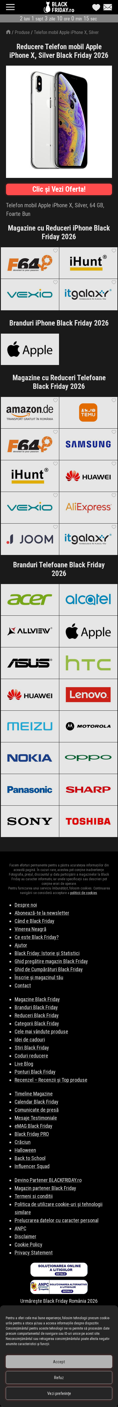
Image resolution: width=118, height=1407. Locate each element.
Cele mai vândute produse (41, 1031)
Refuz (59, 1377)
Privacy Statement (34, 1253)
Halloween (25, 1150)
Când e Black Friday (34, 921)
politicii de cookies (83, 893)
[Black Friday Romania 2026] (48, 8)
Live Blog (24, 1064)
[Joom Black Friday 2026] (30, 539)
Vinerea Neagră (30, 929)
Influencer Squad (32, 1166)
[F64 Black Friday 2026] (30, 263)
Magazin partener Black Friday (45, 1188)
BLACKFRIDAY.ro (63, 7)
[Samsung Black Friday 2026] (88, 444)
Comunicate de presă (37, 1110)
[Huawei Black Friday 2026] (88, 476)
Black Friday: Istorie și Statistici (47, 953)
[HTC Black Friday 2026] (88, 663)
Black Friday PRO (32, 1134)
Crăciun (23, 1142)
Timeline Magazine (34, 1094)
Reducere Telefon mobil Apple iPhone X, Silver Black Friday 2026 (59, 51)
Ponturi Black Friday (35, 1072)
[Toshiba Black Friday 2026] (88, 821)
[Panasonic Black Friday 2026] (30, 789)
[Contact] (106, 7)
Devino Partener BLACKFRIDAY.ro (48, 1180)
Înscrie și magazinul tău (39, 977)
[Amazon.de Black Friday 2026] (30, 412)
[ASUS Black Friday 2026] (30, 663)
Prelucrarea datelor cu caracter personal (57, 1220)
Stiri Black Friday (32, 1048)
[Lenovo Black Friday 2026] (88, 694)
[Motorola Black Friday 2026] (88, 726)
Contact (23, 985)
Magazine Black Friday (37, 999)
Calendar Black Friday (36, 1102)
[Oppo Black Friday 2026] (88, 758)
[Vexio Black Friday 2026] (30, 294)
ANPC (20, 1228)
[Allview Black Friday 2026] (30, 631)
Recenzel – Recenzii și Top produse (51, 1080)
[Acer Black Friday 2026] (30, 599)
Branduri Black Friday (36, 1007)
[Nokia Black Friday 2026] (30, 758)
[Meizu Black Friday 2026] (30, 726)
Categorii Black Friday (37, 1023)
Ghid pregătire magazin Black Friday (51, 961)
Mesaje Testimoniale (36, 1118)
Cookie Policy (28, 1244)
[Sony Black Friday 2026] (30, 821)
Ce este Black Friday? (37, 937)
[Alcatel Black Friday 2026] (88, 599)
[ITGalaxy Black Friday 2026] (88, 294)
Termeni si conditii (34, 1196)
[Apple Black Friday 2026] (30, 349)
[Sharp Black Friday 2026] (88, 789)
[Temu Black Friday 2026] (88, 412)
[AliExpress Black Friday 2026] (88, 507)
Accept (59, 1361)
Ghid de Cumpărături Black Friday (49, 969)
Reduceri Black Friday (37, 1015)
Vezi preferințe (59, 1393)
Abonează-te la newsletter (42, 913)
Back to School (30, 1158)
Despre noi (26, 905)
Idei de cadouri (30, 1040)
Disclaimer (25, 1236)
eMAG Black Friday (33, 1126)
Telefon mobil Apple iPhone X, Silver (66, 32)
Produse (22, 32)
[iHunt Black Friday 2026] (88, 263)
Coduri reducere (31, 1056)
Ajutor (21, 945)
